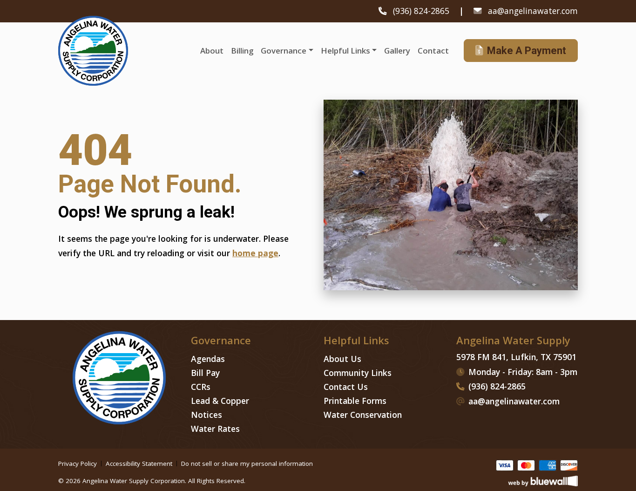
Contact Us (346, 387)
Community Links (358, 373)
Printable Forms (355, 401)
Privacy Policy (77, 464)
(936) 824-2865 (422, 10)
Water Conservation (363, 414)
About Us (342, 359)
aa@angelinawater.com (533, 10)
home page (255, 253)
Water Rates (215, 428)
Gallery (397, 50)
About (211, 50)
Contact (433, 50)
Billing (242, 50)
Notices (206, 414)
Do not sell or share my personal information (247, 464)
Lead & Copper (220, 401)
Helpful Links (345, 50)
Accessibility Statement (139, 464)
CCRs (200, 387)
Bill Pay (205, 373)
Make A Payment (526, 50)
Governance (283, 50)
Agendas (208, 359)
